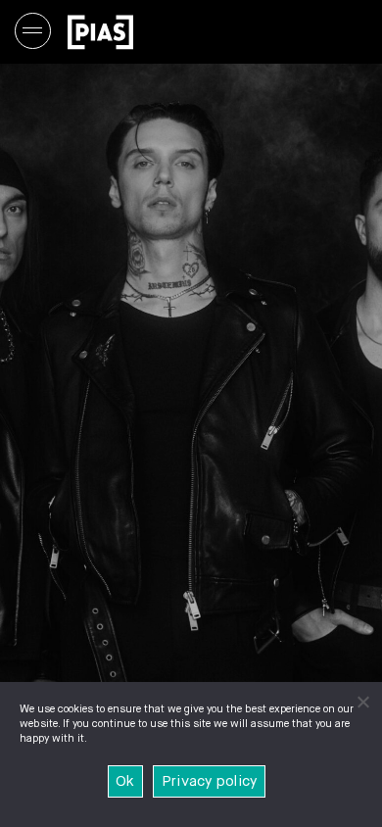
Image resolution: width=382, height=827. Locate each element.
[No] (362, 701)
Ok (125, 781)
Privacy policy (210, 781)
